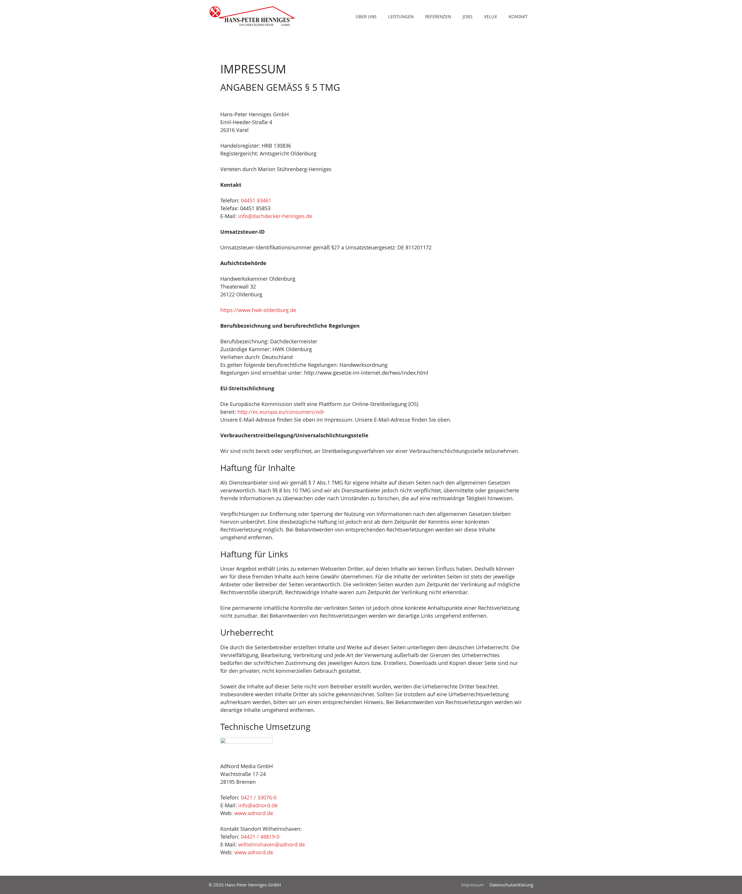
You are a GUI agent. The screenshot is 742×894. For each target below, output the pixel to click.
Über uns (366, 16)
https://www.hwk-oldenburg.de (258, 310)
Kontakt (518, 16)
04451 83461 (256, 200)
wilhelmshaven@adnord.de (271, 844)
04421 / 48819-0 (260, 836)
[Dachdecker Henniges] (252, 15)
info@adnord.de (258, 805)
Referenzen (438, 16)
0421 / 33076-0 (259, 797)
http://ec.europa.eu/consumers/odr (280, 411)
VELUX (490, 16)
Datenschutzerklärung (511, 885)
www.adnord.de (253, 813)
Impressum (472, 885)
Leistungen (401, 16)
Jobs (467, 16)
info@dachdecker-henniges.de (275, 216)
